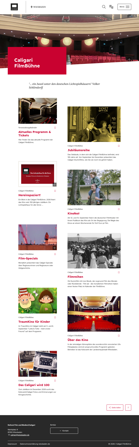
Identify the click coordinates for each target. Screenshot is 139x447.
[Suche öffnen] (103, 6)
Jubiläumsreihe (79, 150)
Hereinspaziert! (29, 195)
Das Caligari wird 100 (33, 385)
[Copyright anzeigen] (129, 59)
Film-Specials (28, 258)
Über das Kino (78, 340)
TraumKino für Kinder (34, 321)
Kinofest (73, 213)
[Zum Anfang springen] (128, 407)
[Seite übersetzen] (111, 6)
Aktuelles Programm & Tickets (34, 133)
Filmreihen (75, 276)
